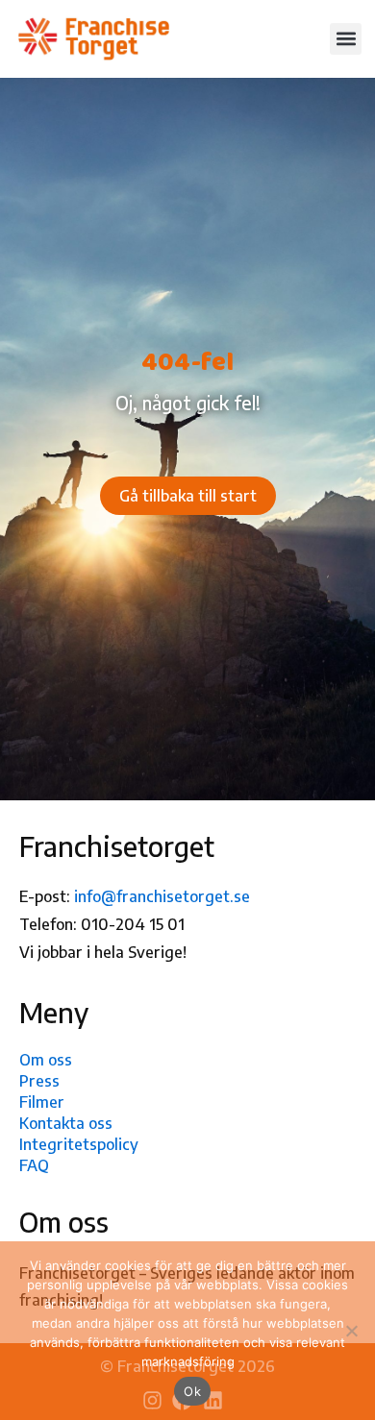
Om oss (45, 1059)
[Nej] (351, 1330)
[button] (346, 39)
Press (39, 1080)
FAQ (34, 1165)
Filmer (41, 1102)
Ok (192, 1391)
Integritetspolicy (78, 1144)
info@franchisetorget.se (162, 896)
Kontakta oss (65, 1123)
